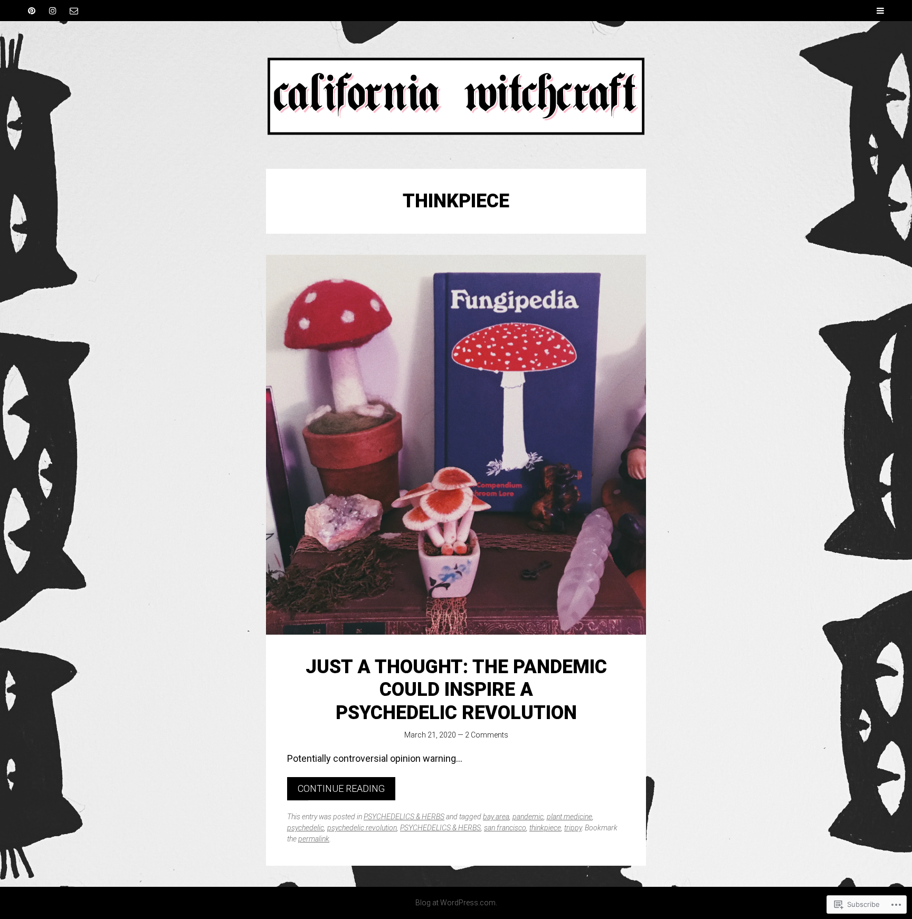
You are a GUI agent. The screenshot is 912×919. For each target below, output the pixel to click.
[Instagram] (52, 10)
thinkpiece (545, 828)
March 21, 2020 (430, 735)
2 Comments (486, 735)
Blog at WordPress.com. (456, 902)
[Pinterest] (31, 10)
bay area (496, 816)
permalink (313, 839)
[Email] (73, 10)
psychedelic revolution (362, 828)
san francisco (505, 828)
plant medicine (569, 816)
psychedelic (305, 828)
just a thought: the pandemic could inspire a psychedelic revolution (456, 689)
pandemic (528, 816)
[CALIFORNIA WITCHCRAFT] (456, 95)
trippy (573, 828)
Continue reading (341, 788)
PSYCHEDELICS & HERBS (404, 816)
